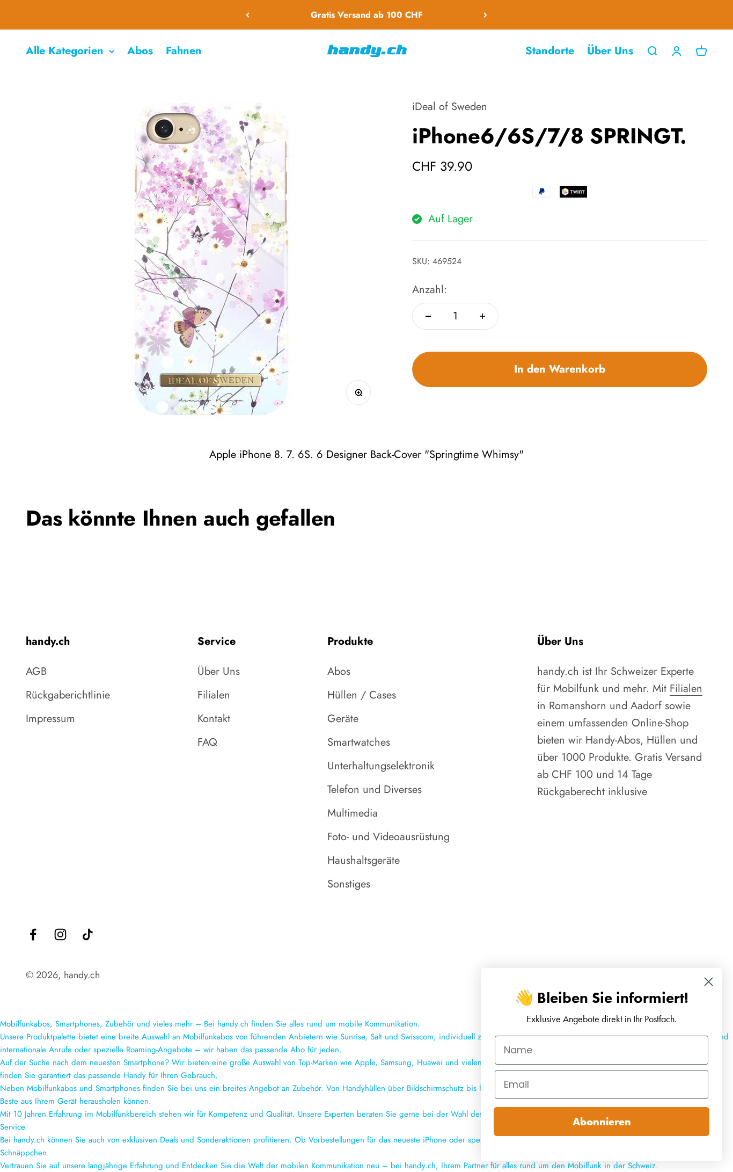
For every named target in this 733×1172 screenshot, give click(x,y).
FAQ (207, 742)
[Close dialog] (708, 981)
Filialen (213, 695)
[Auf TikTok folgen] (87, 934)
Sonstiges (348, 884)
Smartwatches (358, 742)
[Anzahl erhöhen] (482, 316)
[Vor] (485, 15)
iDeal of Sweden (449, 106)
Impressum (50, 718)
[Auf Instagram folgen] (60, 934)
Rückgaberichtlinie (68, 695)
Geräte (342, 718)
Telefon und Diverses (374, 789)
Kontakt (213, 718)
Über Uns (610, 51)
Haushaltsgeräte (363, 860)
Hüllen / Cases (361, 695)
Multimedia (352, 813)
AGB (36, 671)
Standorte (549, 51)
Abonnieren (602, 1122)
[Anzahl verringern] (428, 316)
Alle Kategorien (65, 51)
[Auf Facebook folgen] (33, 934)
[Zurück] (248, 15)
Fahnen (184, 51)
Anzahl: (429, 289)
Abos (140, 51)
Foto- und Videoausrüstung (388, 837)
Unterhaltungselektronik (381, 766)
